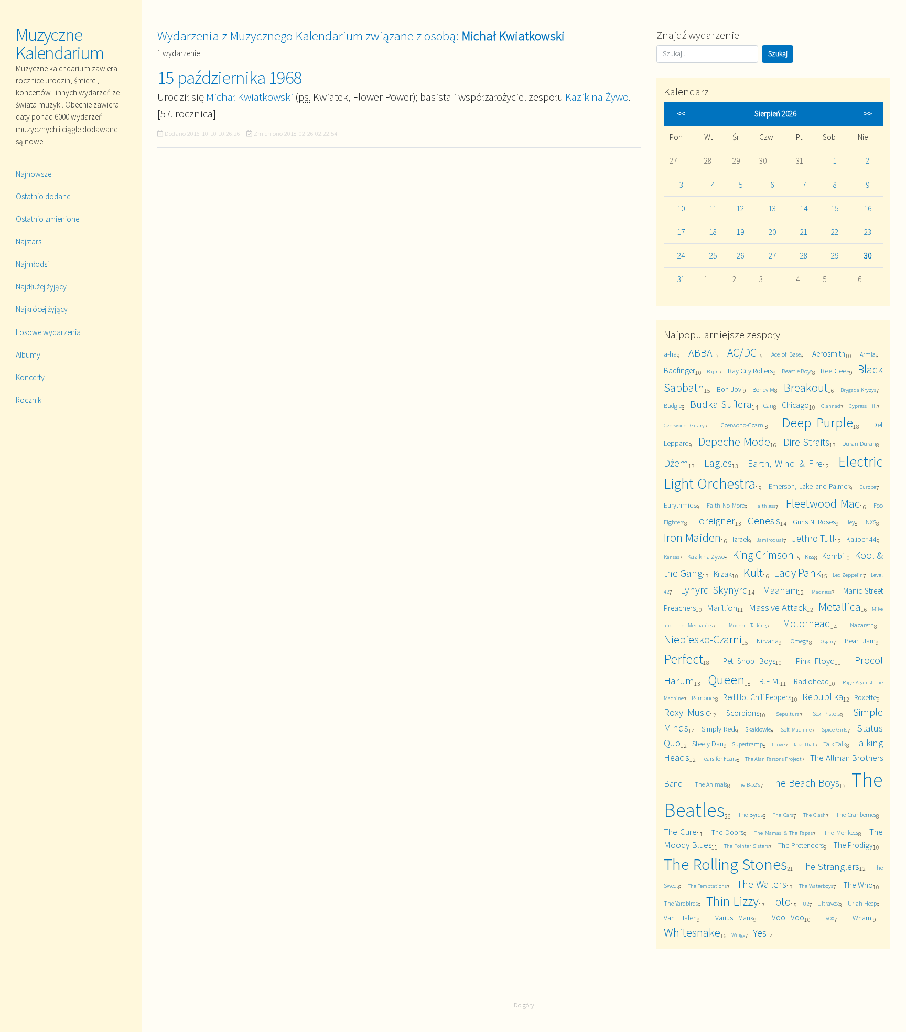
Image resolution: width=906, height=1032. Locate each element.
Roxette (865, 697)
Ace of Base (786, 354)
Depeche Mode (734, 441)
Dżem (676, 462)
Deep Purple (817, 422)
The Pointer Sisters (746, 846)
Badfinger (679, 370)
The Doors (727, 832)
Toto (780, 902)
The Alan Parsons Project (773, 758)
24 (681, 256)
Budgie (673, 406)
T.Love (778, 744)
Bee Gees (835, 370)
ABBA (700, 352)
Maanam (780, 590)
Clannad (830, 406)
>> (868, 114)
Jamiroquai (770, 539)
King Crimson (762, 555)
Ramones (703, 698)
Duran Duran (859, 443)
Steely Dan (708, 743)
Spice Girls (834, 729)
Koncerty (30, 377)
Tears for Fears (719, 758)
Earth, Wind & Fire (785, 463)
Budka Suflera (720, 404)
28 (803, 256)
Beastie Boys (797, 371)
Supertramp (747, 744)
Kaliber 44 (861, 539)
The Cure (680, 831)
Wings (738, 934)
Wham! (863, 917)
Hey (850, 522)
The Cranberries (856, 815)
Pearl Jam (860, 641)
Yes (760, 932)
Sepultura (788, 713)
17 (681, 232)
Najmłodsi (32, 264)
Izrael (740, 539)
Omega (800, 641)
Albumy (28, 355)
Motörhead (806, 623)
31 (681, 279)
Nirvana (768, 641)
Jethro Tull (813, 538)
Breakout (806, 387)
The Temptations (707, 885)
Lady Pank (797, 573)
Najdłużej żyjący (41, 287)
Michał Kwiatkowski (249, 97)
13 (772, 208)
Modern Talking (748, 625)
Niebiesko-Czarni (703, 639)
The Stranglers (830, 867)
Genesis (764, 520)
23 (867, 232)
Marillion (722, 608)
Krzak (723, 574)
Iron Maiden (692, 537)
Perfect (683, 659)
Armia (868, 354)
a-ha (670, 354)
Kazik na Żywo (597, 97)
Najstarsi (29, 241)
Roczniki (29, 400)
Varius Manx (734, 917)
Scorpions (742, 713)
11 (713, 208)
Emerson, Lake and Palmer (809, 486)
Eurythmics (680, 505)
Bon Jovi (730, 389)
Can (768, 406)
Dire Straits (806, 441)
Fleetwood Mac (823, 503)
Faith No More (725, 505)
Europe (867, 486)
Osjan (827, 641)
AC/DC (742, 353)
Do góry (524, 1005)
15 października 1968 (229, 77)
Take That (804, 744)
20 (772, 232)
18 (713, 232)
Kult (753, 572)
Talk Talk (834, 744)
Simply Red (718, 729)
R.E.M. (769, 681)
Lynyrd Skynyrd (714, 589)
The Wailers (761, 883)
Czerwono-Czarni (743, 425)
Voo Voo (788, 917)
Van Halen (680, 917)
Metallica (839, 606)
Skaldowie (758, 729)
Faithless (765, 505)
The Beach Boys (804, 782)
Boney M (763, 389)
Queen (726, 679)
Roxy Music (687, 712)
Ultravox (828, 903)
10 (681, 208)
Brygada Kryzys (858, 389)
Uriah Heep (862, 903)
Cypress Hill (862, 406)
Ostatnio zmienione (47, 219)
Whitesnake (692, 932)
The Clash (814, 815)
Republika (822, 697)
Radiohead (811, 681)
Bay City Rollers (750, 370)
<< (681, 114)
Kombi (833, 556)
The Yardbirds (681, 903)
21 (803, 232)
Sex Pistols (826, 713)
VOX (830, 918)
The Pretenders (801, 845)
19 (740, 232)
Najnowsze (33, 174)
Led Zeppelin (848, 574)
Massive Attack (778, 607)
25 (713, 256)
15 (834, 208)
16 (867, 208)
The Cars (783, 815)
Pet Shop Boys (749, 661)
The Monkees (841, 832)
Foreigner (714, 520)
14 (803, 208)
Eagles (718, 462)
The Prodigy (853, 845)
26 (740, 256)
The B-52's (748, 784)
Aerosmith (828, 354)
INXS (870, 522)
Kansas (672, 557)
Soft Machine (796, 729)
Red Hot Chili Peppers (757, 697)
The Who (858, 885)
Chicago (795, 405)
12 (740, 208)
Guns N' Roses (814, 521)
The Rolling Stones (725, 864)
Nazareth (862, 625)
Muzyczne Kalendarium (60, 43)
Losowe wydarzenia (48, 332)
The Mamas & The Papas (783, 832)
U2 (806, 903)
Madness (822, 591)
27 (772, 256)
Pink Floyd (815, 660)
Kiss (809, 557)
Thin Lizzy (732, 901)
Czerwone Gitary (684, 425)
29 (834, 256)
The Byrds (750, 815)
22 (834, 232)
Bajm (713, 371)
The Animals (711, 784)
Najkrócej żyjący (42, 309)
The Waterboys (816, 885)
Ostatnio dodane (43, 196)
